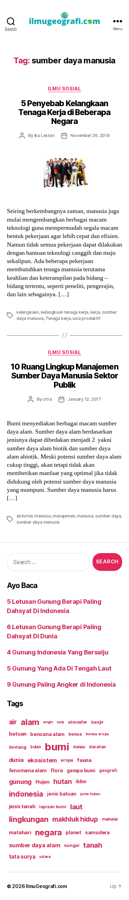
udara (45, 856)
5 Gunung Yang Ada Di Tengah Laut (59, 668)
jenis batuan (61, 794)
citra (47, 399)
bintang (17, 747)
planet (73, 832)
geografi (108, 770)
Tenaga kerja (58, 318)
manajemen (64, 515)
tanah (92, 845)
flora (57, 770)
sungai (71, 845)
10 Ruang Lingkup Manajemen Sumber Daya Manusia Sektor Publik (64, 375)
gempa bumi (81, 770)
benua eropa (97, 734)
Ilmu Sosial (64, 88)
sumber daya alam (34, 845)
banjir (97, 722)
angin (48, 722)
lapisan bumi (52, 806)
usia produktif (86, 318)
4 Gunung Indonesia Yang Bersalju (57, 652)
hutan (62, 781)
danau (79, 747)
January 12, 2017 (84, 399)
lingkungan (29, 819)
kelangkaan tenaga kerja (64, 312)
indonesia (26, 793)
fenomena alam (28, 770)
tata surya (22, 856)
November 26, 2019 (90, 135)
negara (48, 832)
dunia (16, 760)
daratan (97, 746)
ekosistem (42, 760)
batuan (17, 734)
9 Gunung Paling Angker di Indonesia (61, 684)
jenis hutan (90, 794)
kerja (95, 312)
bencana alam (47, 734)
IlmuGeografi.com (46, 886)
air (13, 722)
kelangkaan (28, 312)
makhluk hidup (75, 819)
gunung (20, 782)
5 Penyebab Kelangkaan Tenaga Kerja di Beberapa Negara (64, 112)
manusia (85, 515)
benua (75, 734)
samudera (97, 832)
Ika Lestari (44, 135)
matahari (20, 832)
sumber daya (108, 515)
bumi (57, 747)
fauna (84, 760)
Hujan (42, 782)
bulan (35, 747)
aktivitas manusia (34, 515)
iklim (81, 781)
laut (76, 806)
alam (30, 722)
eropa (67, 760)
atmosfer (77, 722)
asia (60, 722)
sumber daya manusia (38, 522)
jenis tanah (22, 806)
